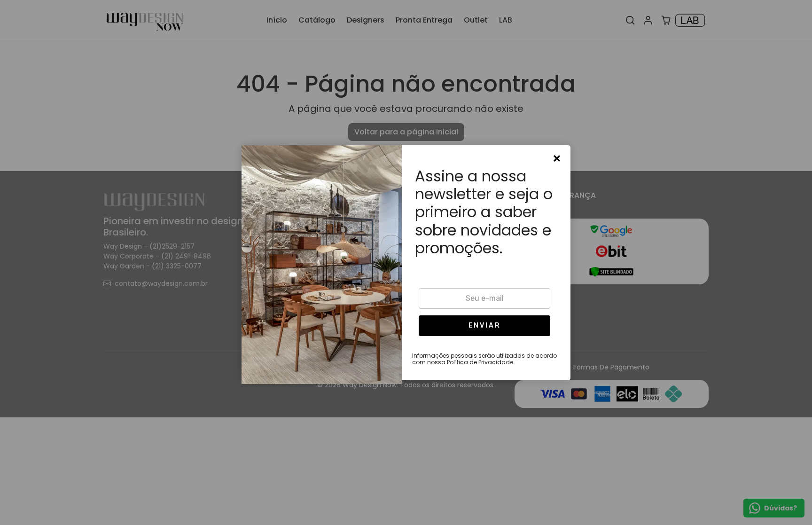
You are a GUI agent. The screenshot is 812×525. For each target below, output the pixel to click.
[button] (484, 325)
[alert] (406, 262)
